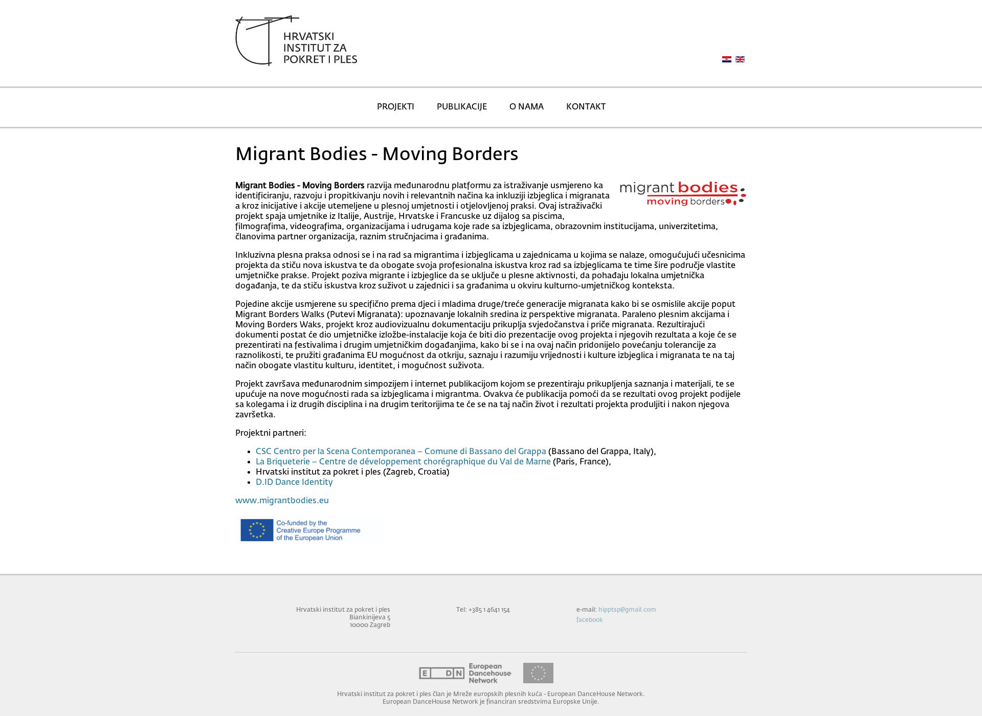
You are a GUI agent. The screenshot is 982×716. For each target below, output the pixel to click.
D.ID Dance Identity (294, 483)
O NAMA (526, 107)
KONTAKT (586, 107)
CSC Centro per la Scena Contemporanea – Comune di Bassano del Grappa (401, 452)
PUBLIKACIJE (462, 107)
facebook (589, 620)
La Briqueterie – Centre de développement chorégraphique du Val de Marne (403, 462)
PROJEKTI (395, 107)
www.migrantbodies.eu (282, 501)
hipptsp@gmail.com (627, 610)
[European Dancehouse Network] (465, 673)
